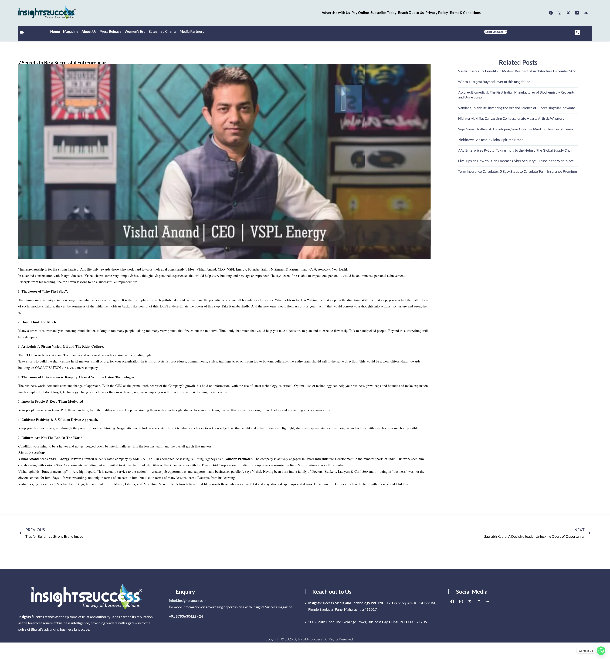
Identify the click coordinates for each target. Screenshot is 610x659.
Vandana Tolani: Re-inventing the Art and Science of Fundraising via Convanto (516, 108)
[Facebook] (551, 13)
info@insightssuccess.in (188, 600)
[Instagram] (560, 13)
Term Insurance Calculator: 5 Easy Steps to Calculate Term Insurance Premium (517, 171)
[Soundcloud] (586, 13)
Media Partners (192, 31)
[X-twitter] (568, 13)
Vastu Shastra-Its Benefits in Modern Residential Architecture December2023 (517, 71)
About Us (88, 31)
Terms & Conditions (465, 12)
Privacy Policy (436, 12)
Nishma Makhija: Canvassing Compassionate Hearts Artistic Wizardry (511, 118)
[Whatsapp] (601, 650)
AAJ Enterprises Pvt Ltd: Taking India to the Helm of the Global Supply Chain (515, 150)
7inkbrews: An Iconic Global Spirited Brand (490, 139)
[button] (577, 32)
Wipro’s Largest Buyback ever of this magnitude (494, 81)
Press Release (110, 31)
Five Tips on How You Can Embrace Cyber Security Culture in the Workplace (516, 161)
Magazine (70, 31)
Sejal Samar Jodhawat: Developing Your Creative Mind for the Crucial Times (515, 129)
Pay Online (360, 12)
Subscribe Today (383, 12)
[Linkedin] (577, 13)
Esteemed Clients (162, 31)
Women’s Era (135, 31)
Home (55, 31)
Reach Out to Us (411, 12)
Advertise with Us (336, 12)
